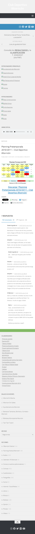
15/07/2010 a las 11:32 (20, 240)
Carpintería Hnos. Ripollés (9, 374)
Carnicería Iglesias (7, 371)
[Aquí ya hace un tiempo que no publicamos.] (26, 27)
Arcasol (4, 367)
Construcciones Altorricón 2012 (11, 383)
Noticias (4, 141)
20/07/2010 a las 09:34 (20, 305)
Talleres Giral (6, 350)
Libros (5, 491)
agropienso (5, 355)
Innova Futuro (6, 385)
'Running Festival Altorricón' (11, 451)
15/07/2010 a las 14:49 (26, 252)
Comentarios (9, 220)
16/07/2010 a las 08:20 (20, 273)
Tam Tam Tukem (8, 423)
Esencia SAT (5, 341)
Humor (5, 482)
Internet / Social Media (10, 486)
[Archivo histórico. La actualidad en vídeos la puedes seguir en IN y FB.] (32, 27)
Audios (5, 455)
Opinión (5, 504)
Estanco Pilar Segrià (8, 378)
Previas (5, 509)
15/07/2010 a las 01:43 (25, 225)
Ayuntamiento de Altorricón (11, 407)
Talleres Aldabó (6, 343)
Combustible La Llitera (8, 362)
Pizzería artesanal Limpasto (10, 346)
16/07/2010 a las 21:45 (21, 293)
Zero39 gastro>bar (7, 353)
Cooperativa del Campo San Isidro (12, 360)
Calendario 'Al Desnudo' (10, 460)
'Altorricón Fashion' (9, 446)
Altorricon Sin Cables (9, 403)
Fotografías (6, 477)
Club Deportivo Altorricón (17, 6)
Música (5, 495)
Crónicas (5, 469)
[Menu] (32, 15)
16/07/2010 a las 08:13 (20, 261)
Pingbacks (22, 220)
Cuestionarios (7, 473)
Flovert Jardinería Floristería (10, 348)
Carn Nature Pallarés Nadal (10, 364)
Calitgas (4, 369)
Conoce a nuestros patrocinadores (13, 464)
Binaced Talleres (7, 357)
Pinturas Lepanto (7, 339)
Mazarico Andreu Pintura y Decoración (13, 376)
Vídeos (5, 513)
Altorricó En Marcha (9, 398)
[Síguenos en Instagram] (20, 27)
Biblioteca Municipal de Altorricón (13, 418)
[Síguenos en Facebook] (23, 27)
